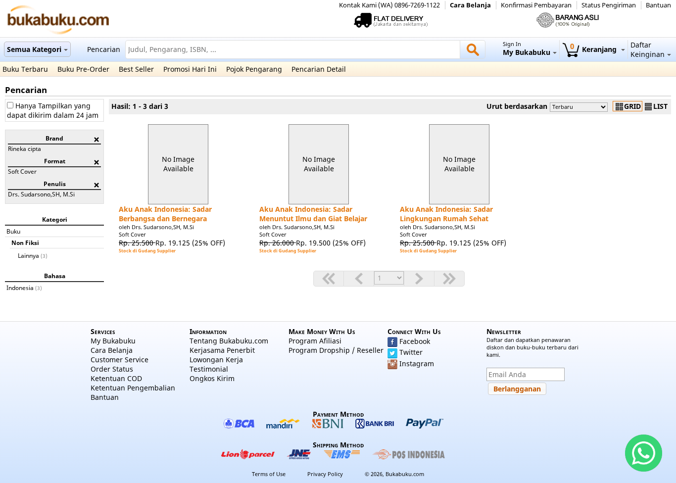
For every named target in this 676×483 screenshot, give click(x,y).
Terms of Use (269, 474)
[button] (517, 389)
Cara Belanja (470, 5)
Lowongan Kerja (216, 359)
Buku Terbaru (25, 69)
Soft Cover (132, 234)
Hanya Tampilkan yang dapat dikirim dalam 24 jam (52, 110)
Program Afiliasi (315, 340)
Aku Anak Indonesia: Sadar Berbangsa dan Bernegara (165, 213)
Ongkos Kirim (212, 378)
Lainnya (28, 255)
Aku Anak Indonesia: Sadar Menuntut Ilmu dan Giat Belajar (313, 213)
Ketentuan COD (116, 378)
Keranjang (594, 49)
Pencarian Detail (318, 69)
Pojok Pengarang (254, 69)
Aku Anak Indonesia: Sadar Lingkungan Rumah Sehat (446, 213)
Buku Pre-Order (83, 69)
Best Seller (136, 69)
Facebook (414, 341)
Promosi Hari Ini (190, 69)
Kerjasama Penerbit (222, 350)
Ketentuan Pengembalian (133, 387)
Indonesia (20, 287)
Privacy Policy (325, 474)
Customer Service (119, 359)
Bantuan (658, 5)
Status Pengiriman (608, 5)
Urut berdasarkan (516, 106)
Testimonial (209, 369)
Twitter (411, 352)
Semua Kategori (34, 49)
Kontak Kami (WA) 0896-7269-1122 (389, 5)
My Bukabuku (113, 340)
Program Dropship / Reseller (336, 350)
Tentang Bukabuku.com (229, 340)
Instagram (416, 363)
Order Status (112, 369)
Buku (13, 231)
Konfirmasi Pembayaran (536, 5)
